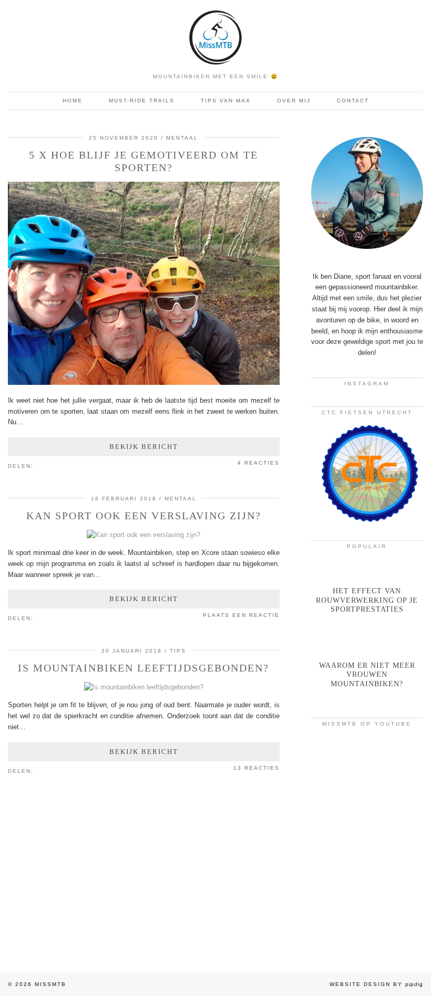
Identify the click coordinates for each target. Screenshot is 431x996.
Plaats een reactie (241, 615)
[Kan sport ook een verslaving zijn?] (143, 535)
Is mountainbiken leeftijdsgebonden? (143, 668)
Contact (353, 100)
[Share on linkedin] (60, 465)
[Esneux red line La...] (367, 766)
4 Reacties (259, 463)
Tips (178, 651)
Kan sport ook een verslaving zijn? (143, 515)
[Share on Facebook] (44, 465)
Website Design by (376, 984)
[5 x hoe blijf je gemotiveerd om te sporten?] (144, 382)
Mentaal (182, 138)
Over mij (294, 100)
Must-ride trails (142, 100)
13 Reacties (256, 768)
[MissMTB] (215, 33)
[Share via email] (39, 465)
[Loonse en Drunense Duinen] (367, 836)
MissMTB (50, 984)
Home (73, 100)
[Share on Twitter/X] (49, 465)
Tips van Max (226, 100)
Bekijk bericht (143, 446)
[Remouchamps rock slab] (367, 907)
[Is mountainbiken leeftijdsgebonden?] (143, 687)
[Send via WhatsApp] (54, 465)
